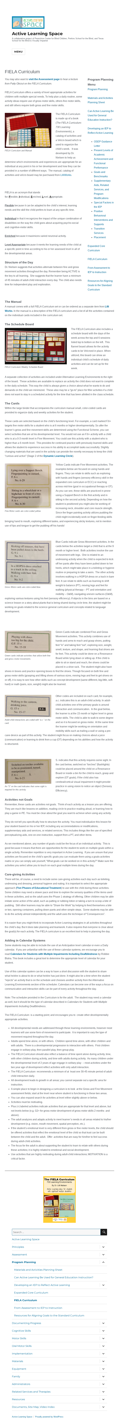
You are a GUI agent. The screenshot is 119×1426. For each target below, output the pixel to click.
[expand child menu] (103, 1247)
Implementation (22, 1353)
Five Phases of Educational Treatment (39, 888)
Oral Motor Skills (22, 1346)
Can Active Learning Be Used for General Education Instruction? (101, 115)
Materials (17, 1361)
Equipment (19, 1368)
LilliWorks (65, 175)
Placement (100, 237)
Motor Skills (19, 1338)
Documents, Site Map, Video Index (33, 1406)
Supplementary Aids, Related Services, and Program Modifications (102, 189)
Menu (18, 51)
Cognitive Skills (21, 1330)
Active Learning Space (37, 33)
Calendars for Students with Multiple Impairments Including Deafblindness (53, 954)
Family (16, 1376)
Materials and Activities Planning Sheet (38, 1269)
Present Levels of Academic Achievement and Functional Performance (103, 159)
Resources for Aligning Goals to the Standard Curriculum (100, 285)
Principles (18, 1246)
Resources (18, 1399)
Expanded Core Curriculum (31, 1292)
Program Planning (98, 89)
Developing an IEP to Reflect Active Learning (42, 1285)
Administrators (21, 1384)
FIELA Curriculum (97, 259)
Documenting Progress (26, 1323)
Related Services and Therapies (31, 1391)
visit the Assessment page (44, 79)
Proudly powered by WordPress (49, 1417)
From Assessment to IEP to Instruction (38, 1307)
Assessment (19, 1254)
